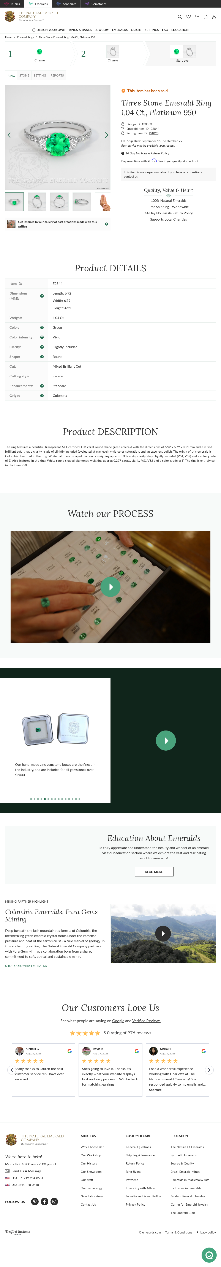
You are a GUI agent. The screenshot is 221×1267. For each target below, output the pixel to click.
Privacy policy (206, 1232)
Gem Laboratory (92, 1196)
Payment (132, 1180)
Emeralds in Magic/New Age (190, 1180)
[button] (106, 135)
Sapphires (69, 4)
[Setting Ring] (112, 51)
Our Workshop (91, 1155)
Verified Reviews (146, 1020)
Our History (89, 1163)
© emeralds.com (150, 1232)
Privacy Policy (135, 1204)
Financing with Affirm (141, 1188)
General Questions (138, 1147)
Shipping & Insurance (140, 1155)
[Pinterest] (34, 1202)
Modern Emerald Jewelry (188, 1196)
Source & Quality (182, 1163)
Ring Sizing (133, 1171)
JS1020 (153, 133)
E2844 (155, 128)
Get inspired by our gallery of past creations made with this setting (57, 224)
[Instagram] (54, 1202)
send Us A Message (26, 1171)
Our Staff (87, 1180)
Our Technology (91, 1188)
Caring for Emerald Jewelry (189, 1204)
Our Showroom (91, 1171)
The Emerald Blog (183, 1212)
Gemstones (99, 4)
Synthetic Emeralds (184, 1155)
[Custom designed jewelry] (183, 51)
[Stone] (39, 51)
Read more (159, 873)
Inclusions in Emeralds (186, 1188)
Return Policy (135, 1163)
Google (118, 1020)
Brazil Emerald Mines (185, 1171)
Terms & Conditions (178, 1232)
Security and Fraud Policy (143, 1196)
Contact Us (88, 1204)
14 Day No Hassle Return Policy (147, 153)
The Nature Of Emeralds (187, 1147)
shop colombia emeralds (26, 965)
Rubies (15, 4)
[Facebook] (44, 1202)
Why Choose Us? (92, 1147)
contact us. (131, 176)
